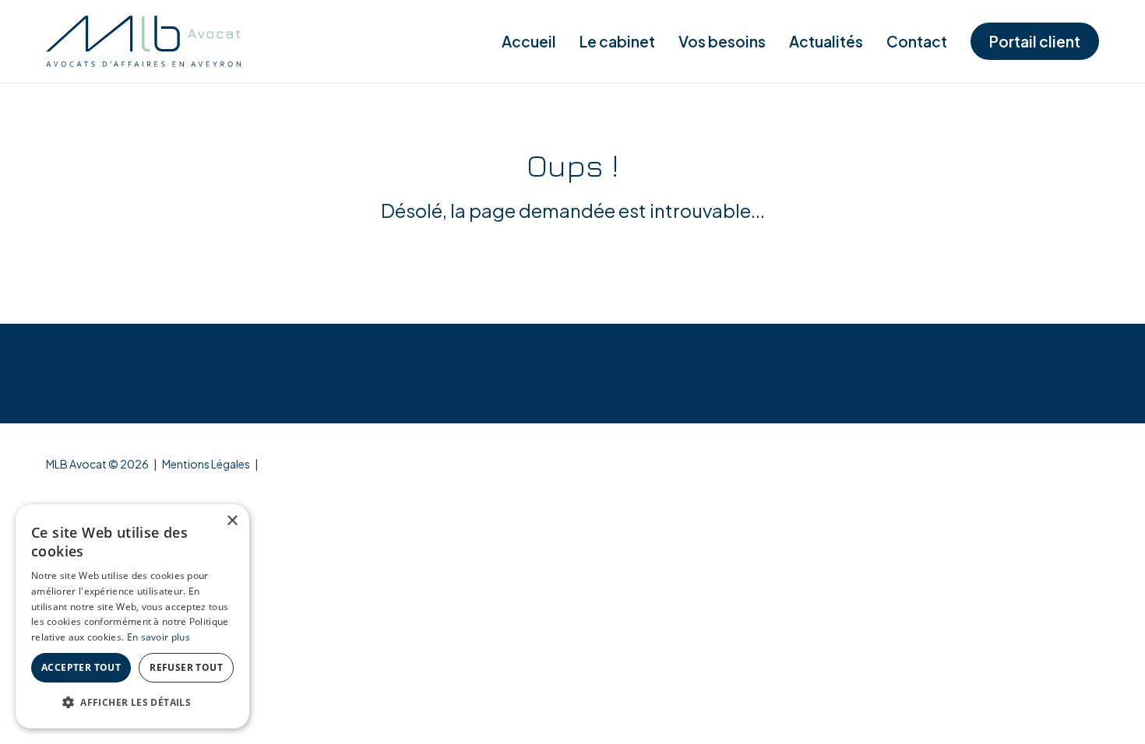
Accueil (529, 41)
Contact (916, 41)
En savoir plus (158, 637)
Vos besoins (722, 41)
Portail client (1034, 41)
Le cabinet (617, 41)
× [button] (232, 521)
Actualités (826, 41)
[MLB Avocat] (143, 41)
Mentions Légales (206, 464)
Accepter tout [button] (81, 667)
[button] (132, 703)
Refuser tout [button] (186, 667)
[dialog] (132, 616)
